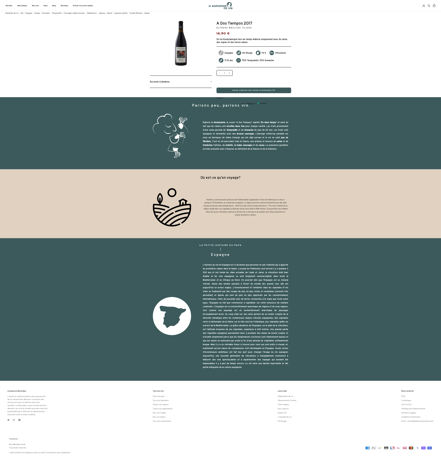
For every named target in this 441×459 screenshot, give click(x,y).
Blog (54, 6)
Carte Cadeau (283, 404)
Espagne (28, 13)
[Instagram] (14, 419)
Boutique (64, 6)
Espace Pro (282, 413)
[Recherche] (429, 5)
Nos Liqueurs (283, 408)
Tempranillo (57, 13)
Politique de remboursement (413, 408)
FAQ (403, 396)
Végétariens (92, 13)
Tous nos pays (158, 396)
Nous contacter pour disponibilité (253, 90)
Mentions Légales (408, 413)
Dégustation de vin (285, 396)
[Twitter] (228, 98)
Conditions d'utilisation (410, 417)
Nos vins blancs (159, 417)
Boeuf (109, 13)
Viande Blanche (136, 13)
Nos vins (35, 6)
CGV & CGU (406, 404)
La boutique (406, 400)
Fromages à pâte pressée (74, 13)
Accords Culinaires (160, 81)
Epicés (147, 13)
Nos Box (9, 6)
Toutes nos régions (161, 404)
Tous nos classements (162, 421)
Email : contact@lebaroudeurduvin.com (417, 421)
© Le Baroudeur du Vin (17, 444)
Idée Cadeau (22, 6)
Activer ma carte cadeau (83, 6)
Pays (45, 6)
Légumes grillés (121, 13)
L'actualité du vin (285, 417)
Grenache (46, 13)
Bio (22, 13)
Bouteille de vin (12, 13)
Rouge (37, 13)
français (13, 439)
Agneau (102, 13)
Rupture (254, 82)
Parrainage (282, 421)
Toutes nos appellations (163, 408)
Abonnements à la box (287, 400)
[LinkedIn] (19, 419)
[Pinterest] (231, 98)
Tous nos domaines (161, 400)
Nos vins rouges (159, 413)
